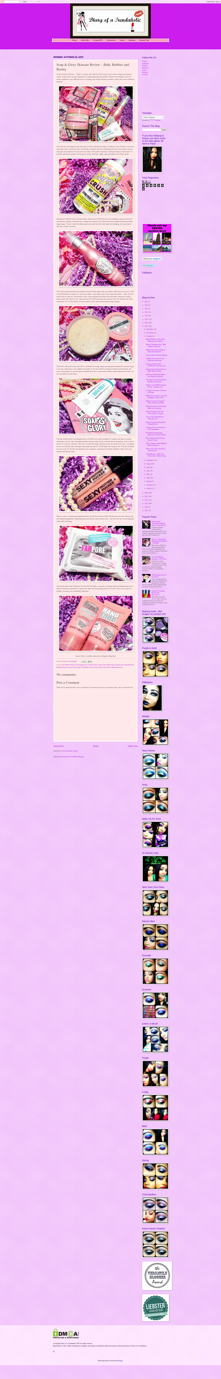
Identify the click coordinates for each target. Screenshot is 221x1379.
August (149, 464)
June (148, 471)
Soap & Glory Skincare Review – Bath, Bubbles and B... (156, 370)
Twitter (144, 61)
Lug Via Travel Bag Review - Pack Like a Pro (155, 418)
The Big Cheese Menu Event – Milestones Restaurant (155, 359)
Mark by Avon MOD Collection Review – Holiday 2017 (156, 386)
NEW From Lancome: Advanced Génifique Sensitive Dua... (156, 397)
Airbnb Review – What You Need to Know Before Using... (156, 455)
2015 (146, 496)
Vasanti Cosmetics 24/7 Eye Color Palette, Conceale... (155, 412)
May (148, 474)
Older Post (133, 746)
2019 (146, 319)
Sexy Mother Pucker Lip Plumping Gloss (74, 665)
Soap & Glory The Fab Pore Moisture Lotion (108, 667)
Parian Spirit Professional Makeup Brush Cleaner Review (159, 523)
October (149, 336)
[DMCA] (66, 1338)
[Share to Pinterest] (91, 662)
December (150, 329)
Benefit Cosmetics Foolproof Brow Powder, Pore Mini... (155, 402)
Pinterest (145, 72)
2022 (146, 308)
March (149, 481)
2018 (146, 323)
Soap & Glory (92, 665)
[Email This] (82, 662)
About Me (85, 40)
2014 (146, 500)
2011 (146, 510)
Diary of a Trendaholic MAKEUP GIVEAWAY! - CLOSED (159, 541)
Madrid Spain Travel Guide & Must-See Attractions (155, 351)
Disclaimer (111, 40)
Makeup (132, 40)
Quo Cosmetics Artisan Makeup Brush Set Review (156, 444)
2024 (146, 301)
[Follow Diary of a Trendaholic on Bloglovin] (152, 260)
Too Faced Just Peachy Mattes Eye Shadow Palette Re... (155, 375)
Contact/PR (97, 40)
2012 (146, 507)
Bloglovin (145, 68)
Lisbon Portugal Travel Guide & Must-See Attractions (156, 407)
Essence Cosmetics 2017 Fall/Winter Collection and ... (156, 365)
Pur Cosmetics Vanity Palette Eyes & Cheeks (155, 439)
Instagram (145, 63)
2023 (146, 305)
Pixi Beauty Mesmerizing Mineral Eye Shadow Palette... (156, 434)
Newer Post (59, 746)
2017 (146, 326)
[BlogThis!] (84, 662)
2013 (146, 503)
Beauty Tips (144, 40)
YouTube (145, 74)
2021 (146, 312)
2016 (146, 493)
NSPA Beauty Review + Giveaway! (159, 576)
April (148, 478)
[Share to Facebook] (89, 662)
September (150, 460)
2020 (146, 315)
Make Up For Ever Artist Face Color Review (155, 450)
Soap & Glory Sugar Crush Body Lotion (80, 667)
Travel (122, 40)
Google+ (145, 66)
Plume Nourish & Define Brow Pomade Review (156, 423)
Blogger (120, 1360)
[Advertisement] (110, 48)
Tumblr (144, 70)
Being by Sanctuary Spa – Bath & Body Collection (156, 345)
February (150, 485)
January (149, 488)
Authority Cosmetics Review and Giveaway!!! (158, 593)
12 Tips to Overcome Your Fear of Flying (156, 391)
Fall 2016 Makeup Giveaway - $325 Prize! (159, 558)
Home (74, 40)
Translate (157, 120)
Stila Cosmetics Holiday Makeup (156, 355)
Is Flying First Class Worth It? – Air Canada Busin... (156, 428)
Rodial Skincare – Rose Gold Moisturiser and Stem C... (155, 340)
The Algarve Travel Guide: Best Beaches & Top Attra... (156, 381)
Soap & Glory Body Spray (106, 665)
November (150, 333)
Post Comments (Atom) (69, 751)
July (148, 467)
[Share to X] (87, 662)
